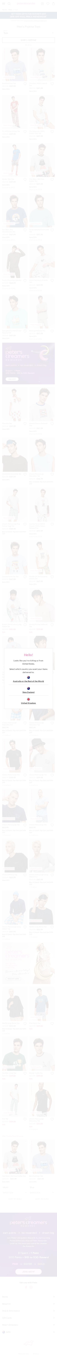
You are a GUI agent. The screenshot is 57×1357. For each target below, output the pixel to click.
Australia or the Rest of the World (28, 681)
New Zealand (28, 692)
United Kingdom (28, 703)
